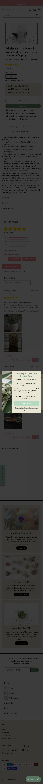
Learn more (26, 403)
